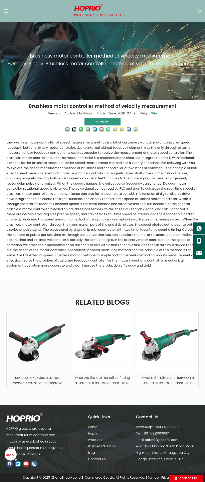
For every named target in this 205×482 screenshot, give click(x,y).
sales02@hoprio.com (161, 440)
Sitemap (152, 477)
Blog (91, 452)
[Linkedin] (18, 463)
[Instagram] (34, 463)
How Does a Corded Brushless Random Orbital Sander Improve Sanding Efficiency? (37, 380)
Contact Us (97, 459)
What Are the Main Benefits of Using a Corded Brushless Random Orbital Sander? (102, 380)
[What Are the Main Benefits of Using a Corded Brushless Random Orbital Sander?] (102, 342)
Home (92, 427)
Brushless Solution (102, 446)
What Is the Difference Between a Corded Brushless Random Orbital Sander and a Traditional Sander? (168, 380)
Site (154, 113)
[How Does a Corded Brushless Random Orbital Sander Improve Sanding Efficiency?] (37, 342)
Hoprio (93, 433)
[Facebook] (9, 463)
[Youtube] (26, 463)
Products (95, 440)
